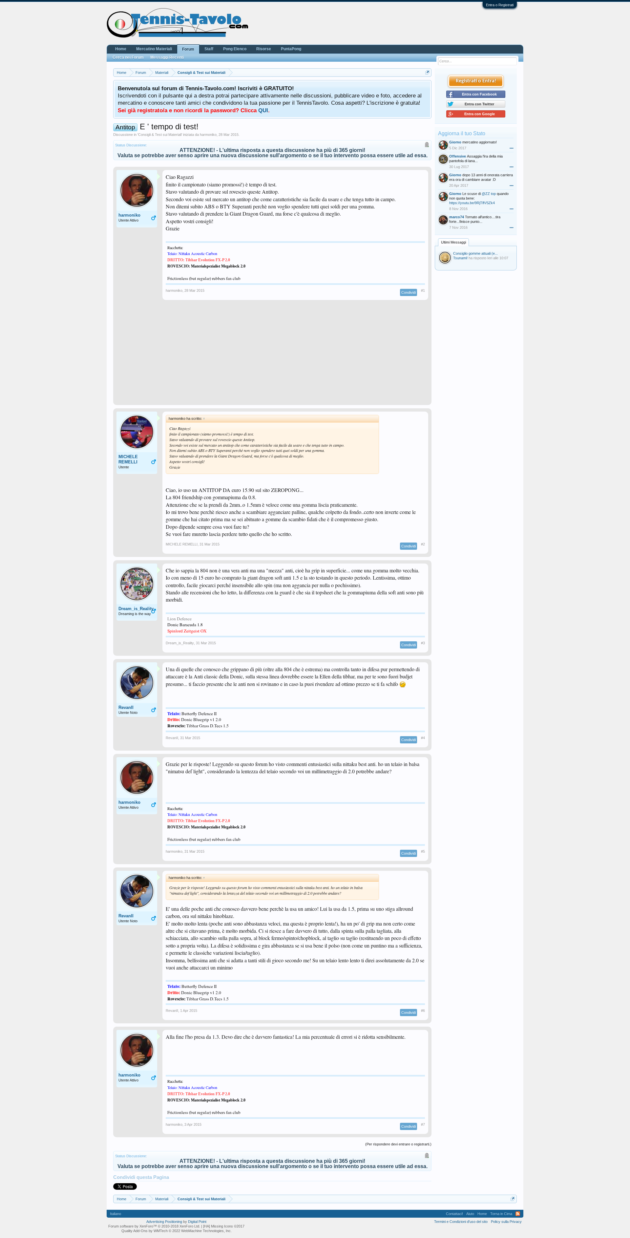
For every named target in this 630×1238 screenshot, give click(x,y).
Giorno (455, 142)
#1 (423, 290)
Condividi (408, 292)
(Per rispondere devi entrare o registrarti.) (398, 1144)
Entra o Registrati (500, 5)
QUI (263, 110)
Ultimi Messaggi (453, 242)
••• (512, 148)
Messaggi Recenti (167, 57)
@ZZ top (489, 194)
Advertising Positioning (164, 1222)
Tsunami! (460, 258)
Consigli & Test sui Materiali (159, 135)
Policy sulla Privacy (506, 1222)
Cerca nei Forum (128, 57)
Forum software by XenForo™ (154, 1226)
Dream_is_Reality (136, 608)
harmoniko (208, 135)
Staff (208, 49)
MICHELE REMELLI (128, 459)
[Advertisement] (272, 356)
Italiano (115, 1214)
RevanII (126, 707)
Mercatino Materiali (154, 49)
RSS (517, 1213)
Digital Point (197, 1222)
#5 (423, 851)
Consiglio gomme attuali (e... (475, 253)
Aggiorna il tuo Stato (461, 133)
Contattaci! (454, 1214)
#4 (423, 738)
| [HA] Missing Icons (222, 1226)
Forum (188, 49)
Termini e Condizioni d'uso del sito (461, 1222)
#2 (423, 544)
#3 (423, 643)
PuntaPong (291, 49)
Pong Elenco (234, 49)
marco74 (456, 217)
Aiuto (470, 1214)
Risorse (263, 49)
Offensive (457, 156)
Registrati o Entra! (476, 81)
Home (120, 49)
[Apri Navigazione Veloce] (427, 72)
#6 (423, 1011)
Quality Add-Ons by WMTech (176, 1231)
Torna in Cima (501, 1214)
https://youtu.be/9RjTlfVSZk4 (472, 203)
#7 (423, 1124)
